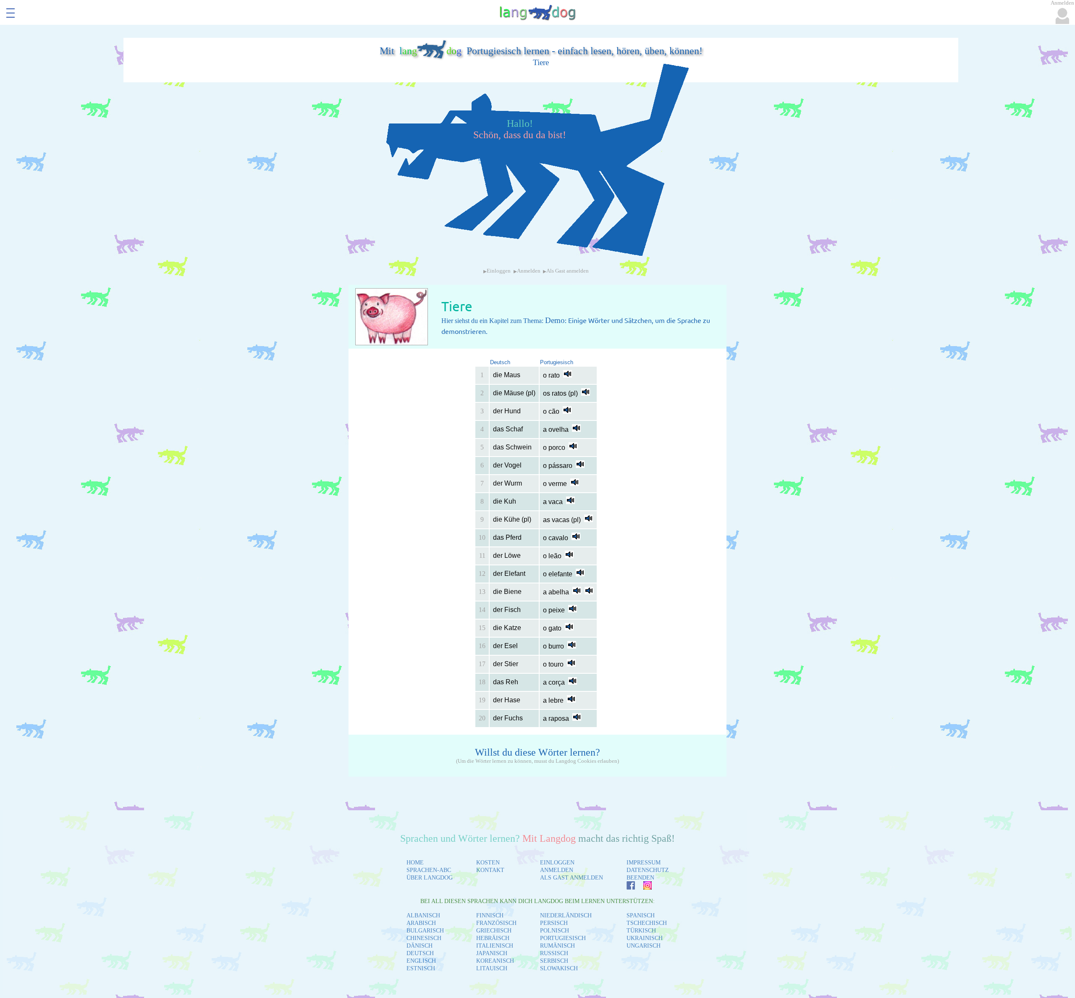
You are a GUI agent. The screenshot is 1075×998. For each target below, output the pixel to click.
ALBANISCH (423, 915)
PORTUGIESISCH (563, 938)
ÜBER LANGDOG (429, 878)
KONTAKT (490, 870)
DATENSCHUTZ (648, 870)
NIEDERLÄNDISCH (566, 915)
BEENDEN (640, 878)
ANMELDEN (556, 870)
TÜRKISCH (641, 930)
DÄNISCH (419, 946)
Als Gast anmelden (567, 271)
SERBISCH (554, 961)
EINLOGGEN (557, 862)
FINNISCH (489, 915)
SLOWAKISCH (559, 968)
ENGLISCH (421, 961)
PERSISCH (554, 923)
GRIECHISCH (493, 930)
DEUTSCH (420, 953)
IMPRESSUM (644, 862)
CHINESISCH (423, 938)
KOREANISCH (495, 961)
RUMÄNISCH (557, 946)
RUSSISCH (554, 953)
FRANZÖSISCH (496, 923)
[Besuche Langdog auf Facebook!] (626, 887)
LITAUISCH (491, 968)
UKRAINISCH (645, 938)
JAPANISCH (491, 953)
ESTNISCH (420, 968)
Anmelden (528, 271)
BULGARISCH (425, 930)
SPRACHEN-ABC (428, 870)
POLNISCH (554, 930)
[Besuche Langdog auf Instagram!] (643, 887)
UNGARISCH (644, 946)
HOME (415, 862)
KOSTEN (488, 862)
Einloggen (499, 271)
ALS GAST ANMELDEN (571, 878)
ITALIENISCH (494, 946)
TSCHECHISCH (647, 923)
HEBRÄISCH (492, 938)
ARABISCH (421, 923)
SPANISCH (641, 915)
